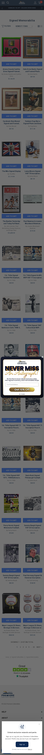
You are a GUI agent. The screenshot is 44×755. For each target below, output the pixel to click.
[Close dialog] (42, 357)
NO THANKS (22, 394)
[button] (22, 390)
